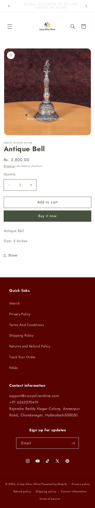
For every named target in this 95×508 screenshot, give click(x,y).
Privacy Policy (19, 314)
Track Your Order (22, 357)
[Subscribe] (73, 443)
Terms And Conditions (26, 324)
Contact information (73, 491)
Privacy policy (81, 484)
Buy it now (47, 216)
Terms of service (49, 499)
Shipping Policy (21, 335)
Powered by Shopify (54, 484)
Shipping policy (46, 491)
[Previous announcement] (9, 6)
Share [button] (12, 255)
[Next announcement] (86, 6)
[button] (9, 26)
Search (14, 303)
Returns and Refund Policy (29, 346)
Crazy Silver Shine (29, 484)
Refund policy (22, 491)
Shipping (9, 166)
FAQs (13, 367)
